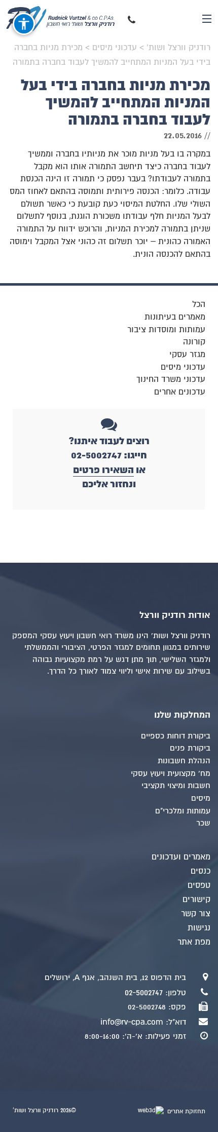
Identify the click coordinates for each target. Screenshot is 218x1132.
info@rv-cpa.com (131, 1022)
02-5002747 (144, 993)
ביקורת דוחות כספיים (175, 736)
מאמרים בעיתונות (174, 317)
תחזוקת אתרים (185, 1111)
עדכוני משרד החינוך (170, 379)
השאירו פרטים (103, 469)
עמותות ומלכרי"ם (182, 811)
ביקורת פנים (190, 748)
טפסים (199, 885)
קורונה (194, 342)
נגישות (199, 928)
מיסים (200, 798)
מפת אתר (193, 942)
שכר (203, 823)
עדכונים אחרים (179, 392)
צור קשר (195, 914)
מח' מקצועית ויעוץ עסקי (170, 773)
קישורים (196, 899)
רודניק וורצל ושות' (67, 18)
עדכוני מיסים (183, 367)
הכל (198, 304)
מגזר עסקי (187, 354)
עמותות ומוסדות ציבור (166, 330)
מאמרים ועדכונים (181, 857)
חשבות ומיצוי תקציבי (175, 785)
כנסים (200, 871)
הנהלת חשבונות (184, 761)
